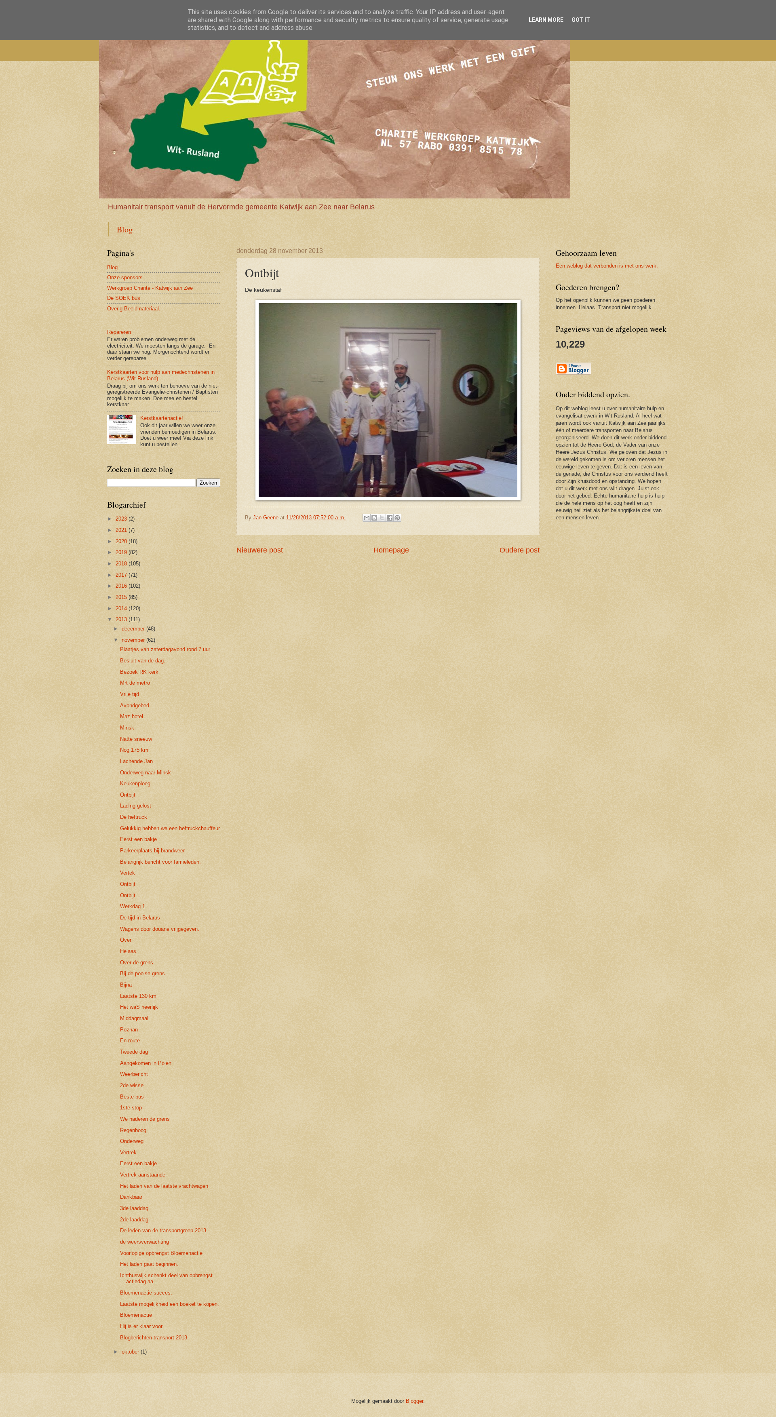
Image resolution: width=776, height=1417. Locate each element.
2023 (121, 519)
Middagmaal (134, 1018)
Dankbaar (131, 1197)
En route (130, 1040)
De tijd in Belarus (140, 918)
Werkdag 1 (132, 906)
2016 (121, 586)
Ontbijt (127, 795)
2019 (121, 552)
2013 (121, 619)
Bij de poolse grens (142, 973)
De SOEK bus (123, 298)
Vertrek (128, 1152)
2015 (121, 597)
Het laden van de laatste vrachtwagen (164, 1186)
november (133, 640)
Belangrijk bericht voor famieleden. (160, 862)
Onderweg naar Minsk (145, 773)
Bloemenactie (136, 1315)
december (133, 629)
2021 (121, 530)
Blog (125, 229)
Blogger (414, 1401)
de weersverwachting (144, 1242)
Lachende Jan (136, 761)
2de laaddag (134, 1220)
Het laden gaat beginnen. (149, 1264)
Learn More (546, 20)
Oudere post (520, 550)
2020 (121, 541)
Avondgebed (134, 705)
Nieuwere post (259, 550)
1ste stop (131, 1108)
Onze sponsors (125, 277)
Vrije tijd (129, 694)
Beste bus (132, 1097)
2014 (121, 608)
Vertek (127, 873)
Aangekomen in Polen (145, 1063)
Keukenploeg (135, 783)
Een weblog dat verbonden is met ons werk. (607, 266)
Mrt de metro (135, 683)
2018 (121, 564)
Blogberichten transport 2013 (153, 1338)
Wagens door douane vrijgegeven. (159, 929)
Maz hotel (131, 716)
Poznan (129, 1030)
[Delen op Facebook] (390, 518)
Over (125, 940)
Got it (580, 20)
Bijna (126, 985)
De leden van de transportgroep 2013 (163, 1230)
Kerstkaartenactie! (161, 418)
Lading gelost (135, 806)
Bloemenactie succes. (146, 1293)
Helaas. (129, 951)
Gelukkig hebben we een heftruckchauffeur (170, 828)
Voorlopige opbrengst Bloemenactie (161, 1253)
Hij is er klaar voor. (142, 1326)
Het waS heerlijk (139, 1007)
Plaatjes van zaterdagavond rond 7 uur (165, 649)
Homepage (391, 550)
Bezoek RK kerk (139, 672)
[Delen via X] (382, 518)
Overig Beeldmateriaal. (133, 309)
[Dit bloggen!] (374, 518)
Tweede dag (134, 1052)
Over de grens (136, 962)
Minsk (127, 728)
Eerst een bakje (138, 839)
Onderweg (131, 1141)
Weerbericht (134, 1074)
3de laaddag (134, 1208)
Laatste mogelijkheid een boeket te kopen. (169, 1304)
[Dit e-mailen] (367, 518)
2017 (121, 575)
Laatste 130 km (138, 996)
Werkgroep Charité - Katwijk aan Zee (150, 288)
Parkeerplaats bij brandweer (152, 851)
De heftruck (133, 817)
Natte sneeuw (136, 739)
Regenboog (133, 1130)
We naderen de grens (145, 1119)
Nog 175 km (134, 750)
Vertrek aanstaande (142, 1175)
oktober (130, 1352)
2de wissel (132, 1085)
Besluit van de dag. (142, 661)
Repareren (119, 332)
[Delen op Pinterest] (397, 518)
